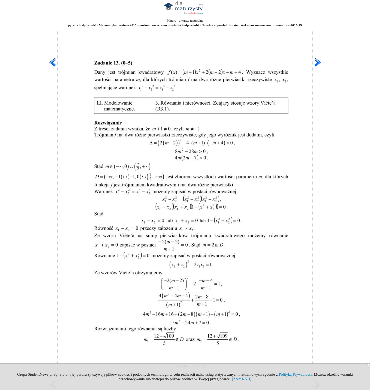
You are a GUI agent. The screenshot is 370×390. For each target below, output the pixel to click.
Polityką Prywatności (295, 374)
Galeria (206, 25)
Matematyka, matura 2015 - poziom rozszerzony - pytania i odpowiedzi (149, 25)
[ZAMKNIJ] (241, 379)
